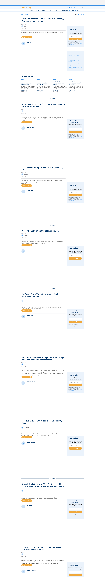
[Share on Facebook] (78, 14)
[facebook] (67, 7)
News (26, 10)
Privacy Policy (72, 44)
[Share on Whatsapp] (83, 14)
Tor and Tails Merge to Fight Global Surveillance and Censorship (75, 83)
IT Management (32, 10)
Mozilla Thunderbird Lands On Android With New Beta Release (60, 83)
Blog (78, 10)
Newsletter (78, 7)
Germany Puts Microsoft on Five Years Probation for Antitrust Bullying (27, 83)
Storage (73, 10)
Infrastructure (41, 10)
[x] (71, 7)
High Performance (65, 10)
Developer (50, 10)
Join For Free (75, 39)
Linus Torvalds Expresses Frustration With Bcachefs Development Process (43, 83)
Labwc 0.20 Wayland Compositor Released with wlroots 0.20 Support (75, 60)
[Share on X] (79, 14)
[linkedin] (69, 7)
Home (22, 14)
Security (56, 10)
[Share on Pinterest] (81, 14)
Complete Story (25, 37)
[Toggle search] (83, 7)
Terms (81, 43)
